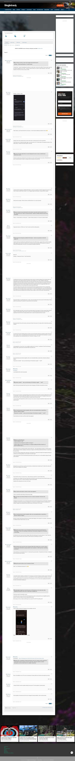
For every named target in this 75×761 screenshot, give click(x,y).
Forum (22, 9)
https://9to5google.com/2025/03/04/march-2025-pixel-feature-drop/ (31, 658)
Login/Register (8, 9)
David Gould (46, 740)
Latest (25, 35)
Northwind (8, 278)
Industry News (22, 735)
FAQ (4, 747)
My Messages (24, 42)
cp (8, 588)
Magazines (46, 9)
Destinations (40, 9)
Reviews (18, 9)
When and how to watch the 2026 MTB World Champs (64, 738)
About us (5, 750)
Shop (52, 9)
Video (34, 9)
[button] (71, 752)
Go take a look (40, 48)
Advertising (6, 751)
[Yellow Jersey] (59, 157)
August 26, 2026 (59, 740)
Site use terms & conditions (8, 752)
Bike (5, 35)
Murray (14, 342)
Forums (7, 42)
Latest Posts (12, 42)
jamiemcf (8, 321)
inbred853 (14, 319)
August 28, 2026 (4, 740)
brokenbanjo (9, 332)
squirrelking (14, 76)
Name (59, 99)
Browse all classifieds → (60, 85)
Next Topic (50, 707)
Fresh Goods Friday (5, 735)
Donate (5, 749)
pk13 (8, 225)
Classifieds (56, 9)
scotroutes (9, 92)
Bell (70, 157)
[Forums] (5, 45)
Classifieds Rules (7, 748)
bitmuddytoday (8, 380)
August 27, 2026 (41, 740)
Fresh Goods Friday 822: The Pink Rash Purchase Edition (8, 738)
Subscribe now (65, 113)
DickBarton (9, 199)
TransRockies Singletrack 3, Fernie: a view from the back (46, 738)
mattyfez (8, 210)
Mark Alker (27, 740)
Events (58, 735)
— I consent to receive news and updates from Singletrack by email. (65, 109)
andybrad (8, 464)
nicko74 (9, 574)
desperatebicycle (9, 60)
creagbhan (14, 207)
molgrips (8, 188)
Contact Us (6, 746)
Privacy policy (69, 111)
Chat (15, 35)
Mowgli (9, 393)
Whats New (18, 42)
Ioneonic (8, 475)
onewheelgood (8, 544)
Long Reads (29, 9)
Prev (50, 55)
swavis (9, 345)
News (14, 9)
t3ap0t (14, 509)
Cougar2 (8, 151)
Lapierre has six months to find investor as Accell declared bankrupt (28, 738)
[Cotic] (64, 157)
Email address (60, 103)
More (62, 9)
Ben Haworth (9, 740)
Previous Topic (45, 707)
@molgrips (15, 370)
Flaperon (8, 512)
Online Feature (41, 735)
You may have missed (9, 724)
